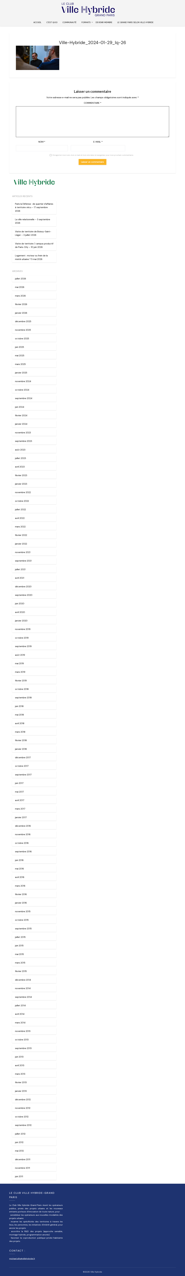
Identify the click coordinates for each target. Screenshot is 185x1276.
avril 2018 (19, 723)
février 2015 (21, 971)
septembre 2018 (23, 697)
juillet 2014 (20, 1005)
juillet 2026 (20, 278)
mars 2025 (20, 364)
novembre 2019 (22, 629)
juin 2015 (19, 945)
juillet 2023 (20, 458)
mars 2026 (20, 295)
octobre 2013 (22, 1039)
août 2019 (20, 655)
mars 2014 (20, 1022)
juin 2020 (19, 603)
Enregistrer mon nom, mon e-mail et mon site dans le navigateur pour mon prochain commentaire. (93, 155)
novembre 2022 (23, 492)
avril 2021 (19, 578)
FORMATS (86, 22)
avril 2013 (19, 1065)
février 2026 (21, 304)
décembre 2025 (23, 321)
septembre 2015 (23, 928)
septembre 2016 (23, 851)
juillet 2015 (20, 937)
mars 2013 (20, 1074)
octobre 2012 (21, 1116)
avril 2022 (20, 518)
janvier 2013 (21, 1091)
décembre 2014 (23, 979)
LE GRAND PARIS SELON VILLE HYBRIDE (135, 22)
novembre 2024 (23, 381)
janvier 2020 (21, 620)
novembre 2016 (22, 834)
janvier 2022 (21, 543)
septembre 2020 (23, 595)
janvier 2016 (21, 902)
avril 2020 (20, 612)
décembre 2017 (23, 757)
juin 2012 (19, 1142)
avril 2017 (19, 800)
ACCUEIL (37, 22)
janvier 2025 (21, 372)
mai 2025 (19, 355)
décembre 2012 (23, 1099)
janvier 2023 (21, 483)
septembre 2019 (23, 646)
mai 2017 (19, 791)
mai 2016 (19, 868)
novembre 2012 (22, 1108)
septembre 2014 (23, 997)
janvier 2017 (21, 817)
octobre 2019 (22, 637)
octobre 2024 (22, 389)
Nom (41, 141)
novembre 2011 (22, 1168)
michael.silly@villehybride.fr (22, 1258)
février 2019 (21, 680)
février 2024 (21, 415)
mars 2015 (20, 962)
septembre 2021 (23, 560)
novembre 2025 (23, 330)
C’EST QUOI (51, 22)
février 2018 (21, 740)
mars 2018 (20, 731)
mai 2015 (19, 954)
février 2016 (21, 894)
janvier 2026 (21, 313)
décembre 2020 (23, 586)
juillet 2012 (20, 1133)
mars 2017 (20, 808)
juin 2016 (19, 860)
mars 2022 (20, 526)
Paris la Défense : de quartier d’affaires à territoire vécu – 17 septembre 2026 (34, 207)
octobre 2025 (22, 338)
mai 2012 (19, 1150)
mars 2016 (20, 885)
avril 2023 (20, 466)
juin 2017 (19, 783)
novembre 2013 (22, 1031)
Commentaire (92, 102)
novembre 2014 (23, 988)
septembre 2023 (23, 441)
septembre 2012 (23, 1125)
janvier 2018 (21, 749)
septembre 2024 (23, 398)
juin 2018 (19, 706)
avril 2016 (19, 877)
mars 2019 (20, 672)
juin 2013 (19, 1056)
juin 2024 (19, 407)
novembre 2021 (22, 552)
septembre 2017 (23, 774)
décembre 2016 (23, 826)
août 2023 (20, 449)
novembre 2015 (22, 911)
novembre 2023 (23, 432)
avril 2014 (19, 1014)
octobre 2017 (22, 766)
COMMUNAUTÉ (69, 22)
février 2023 (21, 475)
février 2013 (21, 1082)
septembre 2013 (23, 1048)
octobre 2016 (22, 843)
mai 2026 (19, 287)
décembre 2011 (22, 1159)
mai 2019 (19, 663)
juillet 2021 (20, 569)
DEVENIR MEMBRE (104, 22)
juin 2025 (19, 347)
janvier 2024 (21, 424)
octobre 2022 (22, 501)
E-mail (98, 141)
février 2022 (21, 535)
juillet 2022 (20, 509)
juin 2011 (19, 1176)
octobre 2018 (22, 689)
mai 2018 (19, 714)
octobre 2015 (22, 920)
